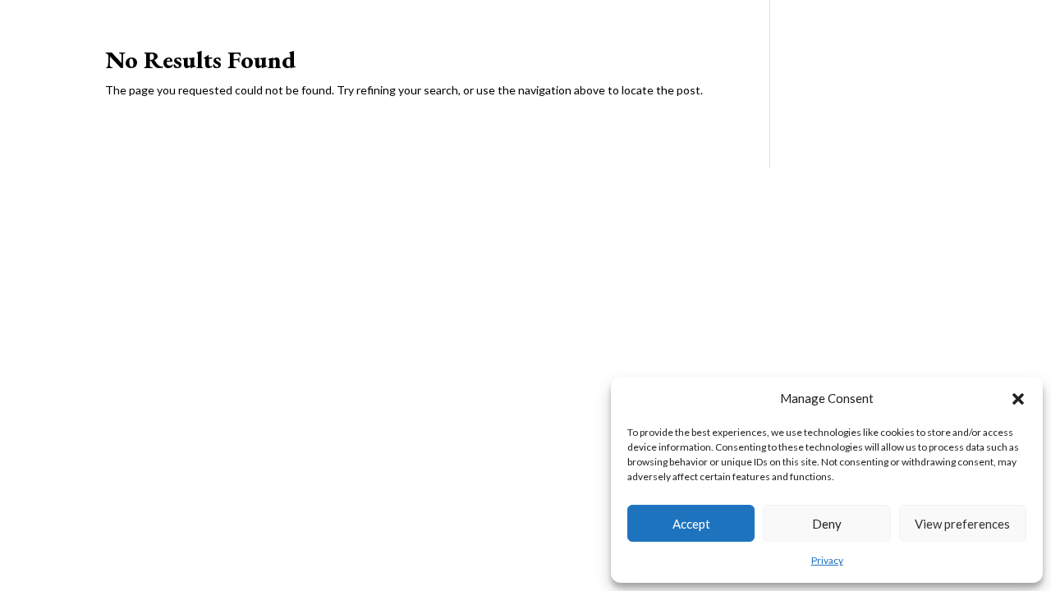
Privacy (827, 560)
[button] (1018, 399)
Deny (827, 523)
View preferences (962, 523)
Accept (691, 523)
